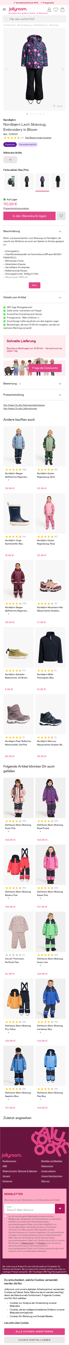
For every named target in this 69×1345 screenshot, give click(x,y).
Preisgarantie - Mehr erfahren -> (23, 317)
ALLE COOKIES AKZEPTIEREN (34, 1331)
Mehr (34, 285)
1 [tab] (27, 114)
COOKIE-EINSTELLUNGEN (34, 1340)
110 (10, 159)
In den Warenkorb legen (29, 216)
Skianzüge (53, 25)
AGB (5, 1166)
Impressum (7, 1181)
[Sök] (6, 19)
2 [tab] (30, 114)
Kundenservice (9, 1161)
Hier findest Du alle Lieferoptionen (20, 408)
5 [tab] (40, 114)
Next (62, 69)
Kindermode (9, 25)
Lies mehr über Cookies (16, 1322)
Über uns (45, 1181)
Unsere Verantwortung (51, 1176)
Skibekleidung (40, 25)
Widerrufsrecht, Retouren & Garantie (20, 1171)
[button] (4, 9)
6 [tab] (43, 114)
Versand (6, 1176)
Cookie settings (48, 1171)
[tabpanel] (34, 69)
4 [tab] (37, 114)
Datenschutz (47, 1166)
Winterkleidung (24, 25)
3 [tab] (33, 114)
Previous (6, 69)
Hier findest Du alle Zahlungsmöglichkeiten (24, 405)
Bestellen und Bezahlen (51, 1161)
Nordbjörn (9, 120)
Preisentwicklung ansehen (16, 208)
